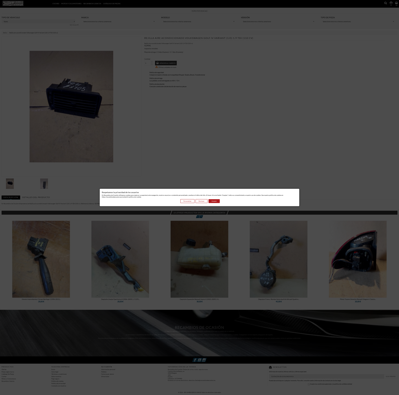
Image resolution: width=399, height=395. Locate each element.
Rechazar (201, 201)
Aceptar (214, 201)
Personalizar (187, 201)
